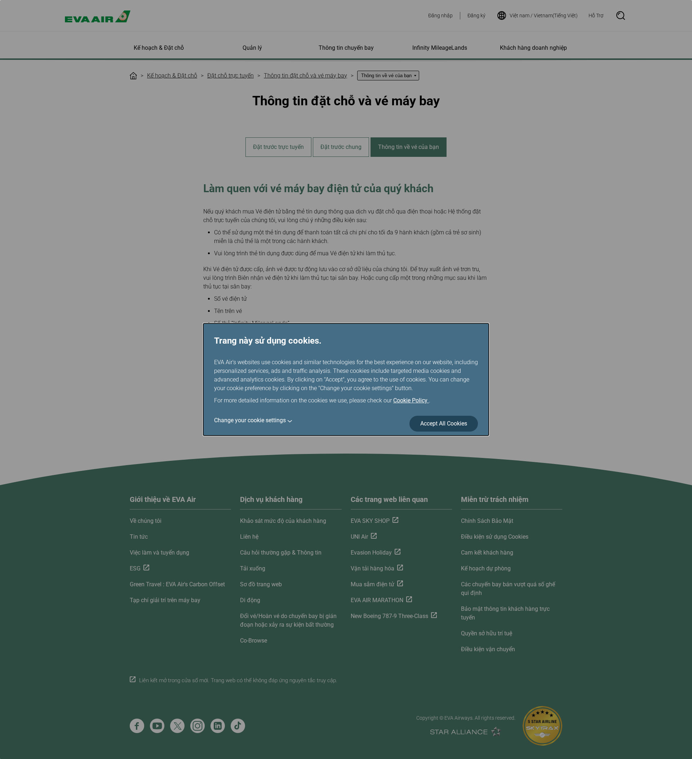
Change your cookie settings (250, 420)
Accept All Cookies (443, 423)
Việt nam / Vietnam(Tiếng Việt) (544, 15)
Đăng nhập (440, 15)
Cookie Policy (411, 400)
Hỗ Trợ (596, 15)
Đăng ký (476, 15)
